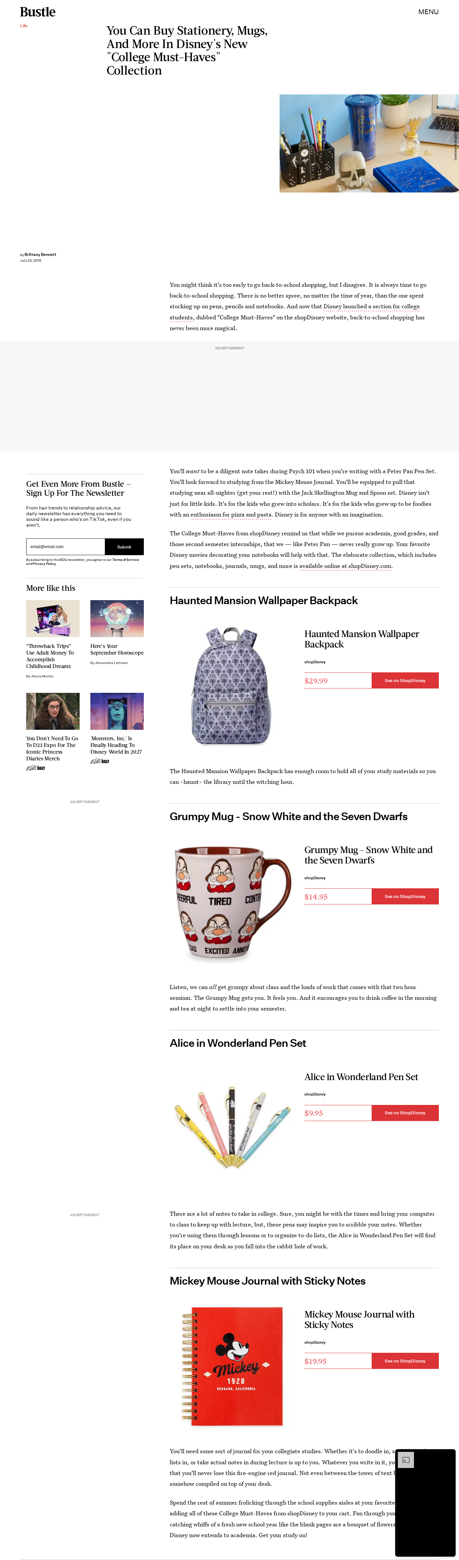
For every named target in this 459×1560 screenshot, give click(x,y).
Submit (124, 546)
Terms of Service (125, 560)
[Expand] (402, 1455)
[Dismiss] (448, 1455)
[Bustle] (37, 12)
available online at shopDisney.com (345, 566)
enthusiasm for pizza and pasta (231, 514)
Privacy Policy (44, 564)
